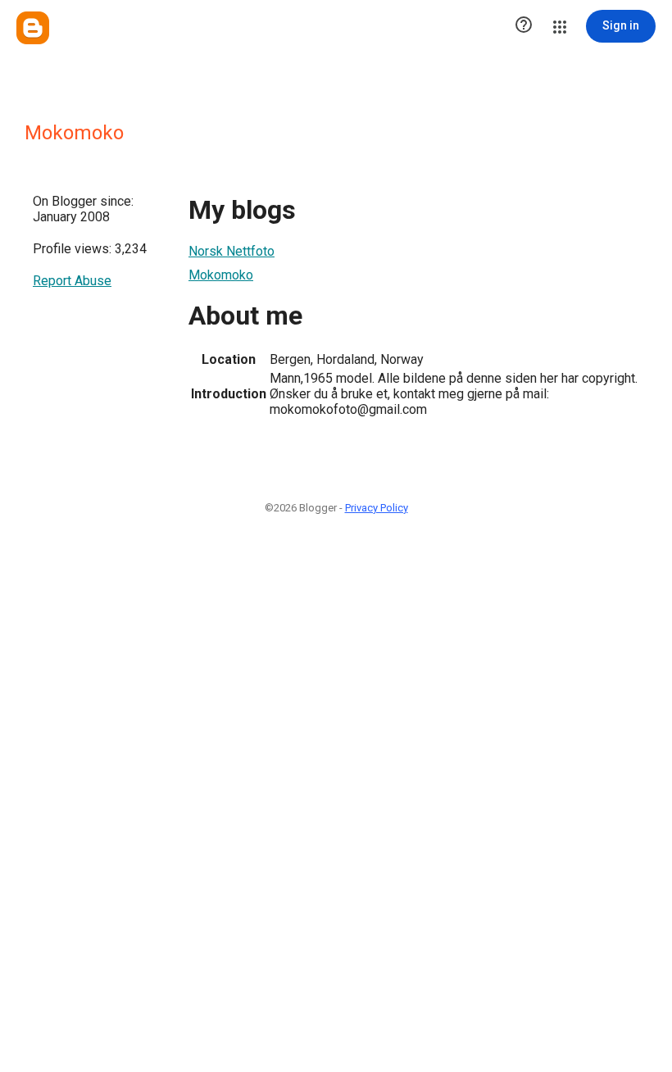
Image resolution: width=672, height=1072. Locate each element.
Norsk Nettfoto (231, 251)
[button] (523, 26)
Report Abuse (72, 280)
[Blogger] (32, 27)
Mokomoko (220, 275)
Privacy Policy (376, 508)
